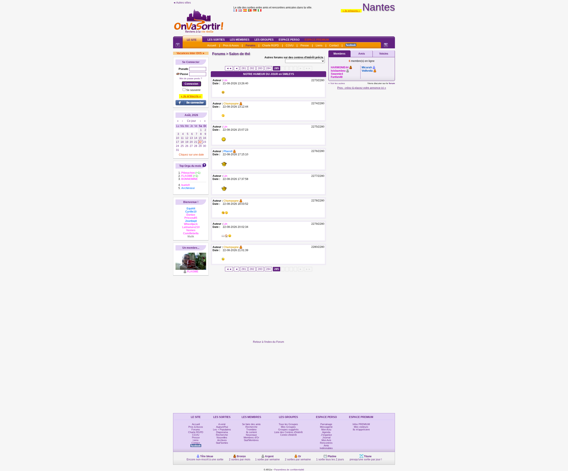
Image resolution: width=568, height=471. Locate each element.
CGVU (290, 45)
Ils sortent (251, 432)
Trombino (251, 429)
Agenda (326, 432)
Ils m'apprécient (361, 429)
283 (260, 68)
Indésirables (326, 448)
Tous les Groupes (288, 424)
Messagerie (326, 427)
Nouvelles (222, 437)
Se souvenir (193, 90)
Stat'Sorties (222, 442)
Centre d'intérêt (288, 435)
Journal (326, 437)
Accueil (211, 45)
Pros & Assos (231, 45)
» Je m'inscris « (351, 11)
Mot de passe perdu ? (190, 78)
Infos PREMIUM (361, 424)
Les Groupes (264, 39)
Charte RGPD (270, 45)
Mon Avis (326, 440)
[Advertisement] (314, 23)
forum (392, 83)
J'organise (326, 435)
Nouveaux (251, 435)
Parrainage (326, 424)
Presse (304, 45)
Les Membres (239, 39)
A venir (222, 424)
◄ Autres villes (182, 2)
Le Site (192, 39)
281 (243, 68)
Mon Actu (326, 429)
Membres (339, 53)
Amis (361, 53)
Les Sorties (216, 39)
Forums (250, 45)
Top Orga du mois (190, 166)
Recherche (222, 435)
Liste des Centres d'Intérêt (288, 432)
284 (268, 68)
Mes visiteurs (361, 427)
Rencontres (326, 442)
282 (252, 68)
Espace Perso (289, 39)
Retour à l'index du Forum (268, 341)
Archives (222, 440)
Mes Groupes (288, 427)
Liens (319, 45)
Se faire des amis (251, 424)
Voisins (383, 53)
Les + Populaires (222, 429)
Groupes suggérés (288, 429)
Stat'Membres (251, 440)
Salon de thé (239, 54)
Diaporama (222, 432)
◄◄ (229, 68)
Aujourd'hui (222, 427)
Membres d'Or (251, 437)
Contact (334, 45)
